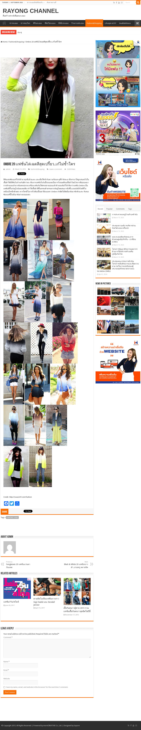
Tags (130, 209)
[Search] (138, 2)
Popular (109, 209)
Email (6, 670)
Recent (100, 209)
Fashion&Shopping (94, 23)
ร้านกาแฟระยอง (77, 23)
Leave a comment (55, 169)
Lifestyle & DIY (110, 23)
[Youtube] (119, 2)
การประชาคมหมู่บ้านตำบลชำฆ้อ (125, 214)
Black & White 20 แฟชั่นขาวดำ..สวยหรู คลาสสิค (76, 564)
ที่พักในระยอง (50, 23)
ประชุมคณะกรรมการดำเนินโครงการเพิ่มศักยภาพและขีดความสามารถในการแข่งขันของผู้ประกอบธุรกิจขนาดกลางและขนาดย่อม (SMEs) (118, 266)
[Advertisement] (47, 51)
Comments (120, 209)
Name (6, 662)
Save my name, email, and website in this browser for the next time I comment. (37, 687)
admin (8, 169)
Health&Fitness (125, 23)
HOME (4, 23)
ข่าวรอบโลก (25, 23)
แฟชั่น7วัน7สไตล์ (11, 602)
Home (4, 42)
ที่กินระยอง (37, 23)
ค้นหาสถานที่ (51, 2)
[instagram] (122, 2)
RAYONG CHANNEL (31, 11)
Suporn (77, 726)
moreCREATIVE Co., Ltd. (52, 726)
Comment (8, 637)
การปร (20, 32)
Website (6, 679)
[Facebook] (116, 2)
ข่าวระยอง (14, 23)
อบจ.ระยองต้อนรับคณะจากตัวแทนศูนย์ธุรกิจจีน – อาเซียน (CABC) (124, 239)
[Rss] (114, 2)
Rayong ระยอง (12, 517)
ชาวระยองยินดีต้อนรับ (35, 2)
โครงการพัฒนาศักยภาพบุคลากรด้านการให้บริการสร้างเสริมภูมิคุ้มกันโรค (124, 251)
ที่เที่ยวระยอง (63, 23)
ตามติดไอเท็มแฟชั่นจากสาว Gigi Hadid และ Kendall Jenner (46, 601)
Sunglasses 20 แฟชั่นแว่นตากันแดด (18, 564)
